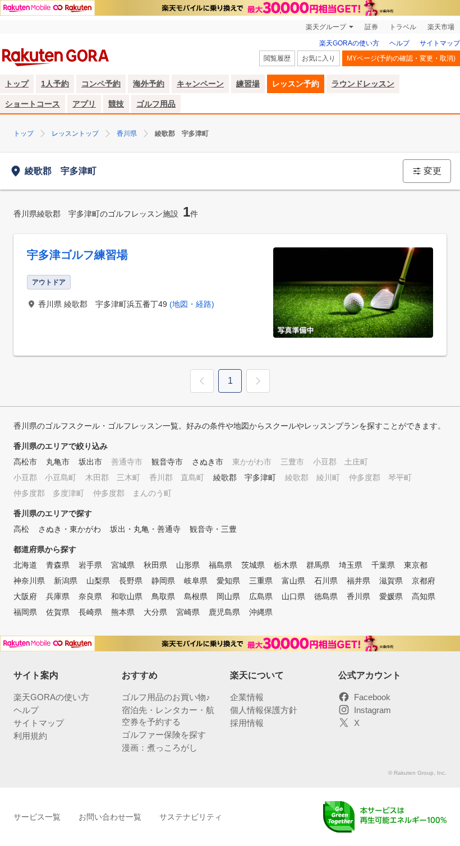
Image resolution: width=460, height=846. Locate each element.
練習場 (248, 83)
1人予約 (55, 83)
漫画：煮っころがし (159, 747)
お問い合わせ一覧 (110, 816)
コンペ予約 (101, 83)
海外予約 (148, 83)
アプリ (84, 103)
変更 (432, 171)
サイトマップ (440, 43)
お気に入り (318, 58)
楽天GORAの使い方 (349, 43)
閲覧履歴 (277, 58)
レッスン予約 (295, 83)
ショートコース (32, 103)
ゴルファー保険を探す (164, 734)
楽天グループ (326, 27)
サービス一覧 (37, 816)
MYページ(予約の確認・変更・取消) (401, 58)
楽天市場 (440, 27)
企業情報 (247, 697)
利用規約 (30, 736)
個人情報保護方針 (263, 710)
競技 (116, 103)
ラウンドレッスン (363, 83)
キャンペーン (200, 83)
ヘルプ (399, 43)
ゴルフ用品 (156, 103)
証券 (371, 27)
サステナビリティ (190, 816)
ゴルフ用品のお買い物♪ (166, 697)
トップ (17, 83)
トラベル (402, 27)
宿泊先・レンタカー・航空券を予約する (168, 716)
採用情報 (247, 723)
